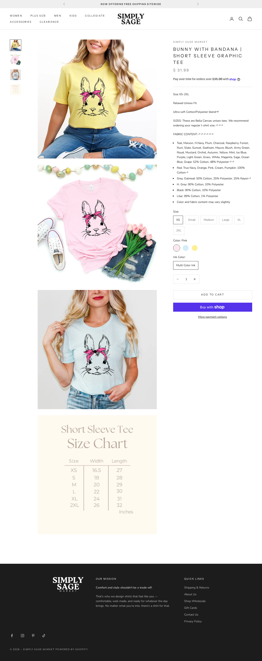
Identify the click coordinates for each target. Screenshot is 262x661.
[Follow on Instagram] (22, 636)
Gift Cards (190, 608)
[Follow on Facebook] (12, 636)
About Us (190, 594)
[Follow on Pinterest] (33, 636)
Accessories (21, 21)
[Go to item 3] (15, 74)
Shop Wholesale (195, 601)
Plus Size (38, 15)
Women (16, 15)
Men (57, 15)
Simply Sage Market (190, 41)
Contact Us (191, 615)
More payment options (212, 317)
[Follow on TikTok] (44, 636)
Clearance (49, 21)
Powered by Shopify (71, 649)
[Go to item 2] (15, 60)
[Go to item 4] (15, 89)
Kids (73, 15)
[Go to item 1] (15, 45)
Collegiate (95, 15)
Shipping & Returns (196, 588)
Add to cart (212, 295)
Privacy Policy (193, 621)
